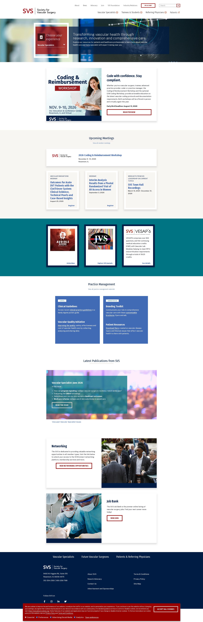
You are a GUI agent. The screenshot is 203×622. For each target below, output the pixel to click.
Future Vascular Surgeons (95, 556)
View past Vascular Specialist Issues (66, 422)
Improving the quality (66, 326)
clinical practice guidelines (81, 310)
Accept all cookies (165, 609)
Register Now (129, 112)
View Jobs (114, 518)
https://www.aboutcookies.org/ (38, 611)
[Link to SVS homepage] (39, 11)
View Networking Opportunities (74, 466)
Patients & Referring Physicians (133, 556)
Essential (30, 617)
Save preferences (92, 617)
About (77, 5)
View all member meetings (101, 143)
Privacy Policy (139, 579)
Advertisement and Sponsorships (101, 589)
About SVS (92, 574)
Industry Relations (130, 5)
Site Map (137, 584)
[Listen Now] (62, 241)
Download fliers (112, 328)
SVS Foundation (114, 5)
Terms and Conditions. (65, 613)
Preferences (43, 617)
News (85, 5)
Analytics (80, 617)
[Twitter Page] (65, 601)
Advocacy (94, 5)
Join (102, 5)
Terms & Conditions (141, 574)
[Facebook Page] (44, 601)
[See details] (138, 233)
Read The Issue (62, 405)
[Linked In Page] (58, 601)
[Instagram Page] (51, 601)
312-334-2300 (49, 581)
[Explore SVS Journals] (100, 240)
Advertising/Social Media (62, 617)
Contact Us (92, 584)
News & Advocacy (95, 579)
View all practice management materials (101, 289)
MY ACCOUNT (148, 5)
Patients (173, 12)
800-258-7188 (61, 581)
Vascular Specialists (63, 556)
